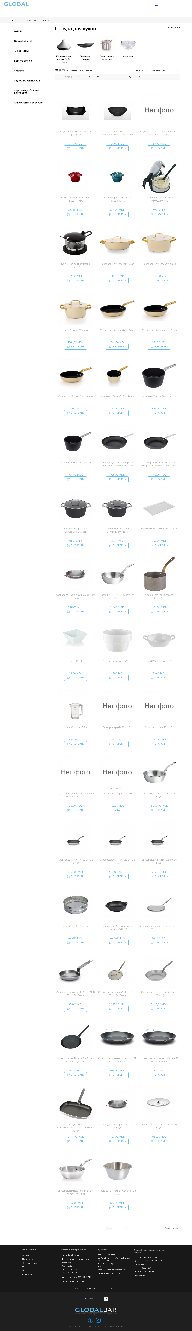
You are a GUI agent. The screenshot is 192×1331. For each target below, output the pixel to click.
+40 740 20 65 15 (116, 1273)
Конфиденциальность (102, 1289)
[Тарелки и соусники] (85, 45)
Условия (114, 1289)
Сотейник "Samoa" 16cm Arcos (117, 396)
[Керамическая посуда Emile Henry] (64, 45)
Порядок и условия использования (37, 1267)
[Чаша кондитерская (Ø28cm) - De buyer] (117, 1170)
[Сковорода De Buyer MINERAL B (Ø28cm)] (159, 971)
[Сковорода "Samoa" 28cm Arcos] (117, 309)
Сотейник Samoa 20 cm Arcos (159, 396)
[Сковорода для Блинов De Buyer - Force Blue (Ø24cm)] (75, 1037)
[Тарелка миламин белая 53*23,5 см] (159, 507)
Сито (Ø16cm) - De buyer (75, 926)
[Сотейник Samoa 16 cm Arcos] (75, 441)
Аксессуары (21, 50)
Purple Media (118, 1326)
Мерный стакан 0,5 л (75, 727)
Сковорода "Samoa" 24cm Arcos (159, 330)
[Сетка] (57, 70)
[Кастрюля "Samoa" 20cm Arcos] (75, 309)
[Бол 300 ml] (75, 640)
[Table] (63, 70)
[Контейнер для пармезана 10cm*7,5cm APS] (159, 176)
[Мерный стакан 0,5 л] (75, 706)
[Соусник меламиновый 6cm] (117, 640)
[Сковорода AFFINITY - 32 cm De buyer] (75, 839)
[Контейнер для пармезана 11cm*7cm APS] (75, 243)
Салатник (128, 56)
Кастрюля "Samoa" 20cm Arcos (75, 330)
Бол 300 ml (75, 661)
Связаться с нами (29, 1263)
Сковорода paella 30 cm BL (159, 727)
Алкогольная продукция (28, 102)
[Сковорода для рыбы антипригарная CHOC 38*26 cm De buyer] (75, 1103)
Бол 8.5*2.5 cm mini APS (159, 661)
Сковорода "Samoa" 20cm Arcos (75, 396)
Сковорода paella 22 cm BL (117, 727)
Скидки (25, 1255)
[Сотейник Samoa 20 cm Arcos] (159, 375)
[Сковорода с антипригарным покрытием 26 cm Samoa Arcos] (117, 441)
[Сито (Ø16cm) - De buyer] (75, 905)
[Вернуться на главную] (13, 20)
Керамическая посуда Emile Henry (63, 59)
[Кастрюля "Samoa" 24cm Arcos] (159, 243)
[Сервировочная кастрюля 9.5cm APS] (159, 574)
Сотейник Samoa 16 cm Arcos (75, 462)
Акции (18, 31)
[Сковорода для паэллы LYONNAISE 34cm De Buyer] (159, 1037)
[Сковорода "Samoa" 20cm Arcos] (75, 375)
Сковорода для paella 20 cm (117, 793)
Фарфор (19, 70)
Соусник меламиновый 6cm (117, 661)
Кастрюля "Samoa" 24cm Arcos (159, 264)
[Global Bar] (96, 1311)
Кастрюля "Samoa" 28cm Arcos (117, 264)
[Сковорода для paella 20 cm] (117, 772)
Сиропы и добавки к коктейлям (26, 91)
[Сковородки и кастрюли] (107, 45)
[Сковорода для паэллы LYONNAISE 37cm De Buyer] (117, 1037)
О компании (27, 1271)
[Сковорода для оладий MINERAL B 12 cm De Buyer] (75, 971)
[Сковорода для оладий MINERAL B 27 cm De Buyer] (117, 971)
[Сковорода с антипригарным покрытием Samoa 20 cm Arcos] (159, 441)
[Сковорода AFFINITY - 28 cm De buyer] (117, 839)
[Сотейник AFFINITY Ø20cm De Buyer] (117, 574)
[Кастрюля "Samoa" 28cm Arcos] (117, 243)
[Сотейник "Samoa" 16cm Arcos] (117, 375)
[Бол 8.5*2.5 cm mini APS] (159, 640)
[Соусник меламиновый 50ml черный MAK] (75, 110)
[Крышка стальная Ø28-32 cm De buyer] (159, 1103)
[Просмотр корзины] (180, 5)
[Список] (60, 70)
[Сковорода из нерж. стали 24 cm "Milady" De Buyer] (75, 1170)
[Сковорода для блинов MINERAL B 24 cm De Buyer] (159, 905)
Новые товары (28, 1259)
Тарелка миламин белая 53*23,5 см (159, 528)
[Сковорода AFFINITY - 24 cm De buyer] (159, 839)
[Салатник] (128, 45)
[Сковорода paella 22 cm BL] (117, 706)
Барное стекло (23, 60)
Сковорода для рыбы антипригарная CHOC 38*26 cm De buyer (75, 1127)
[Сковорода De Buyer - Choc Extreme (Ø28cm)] (117, 905)
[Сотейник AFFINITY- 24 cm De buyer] (159, 772)
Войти (172, 5)
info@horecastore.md (76, 1281)
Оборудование (23, 40)
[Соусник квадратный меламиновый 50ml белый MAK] (75, 772)
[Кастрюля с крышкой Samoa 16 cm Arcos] (117, 507)
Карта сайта (27, 1275)
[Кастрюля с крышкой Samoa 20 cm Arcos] (75, 507)
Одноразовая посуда (27, 80)
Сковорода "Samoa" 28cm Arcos (117, 330)
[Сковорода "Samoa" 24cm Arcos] (159, 309)
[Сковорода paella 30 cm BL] (159, 706)
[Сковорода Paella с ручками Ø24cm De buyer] (75, 574)
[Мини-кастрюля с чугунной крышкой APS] (75, 176)
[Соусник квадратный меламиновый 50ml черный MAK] (159, 110)
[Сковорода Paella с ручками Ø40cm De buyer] (117, 1103)
